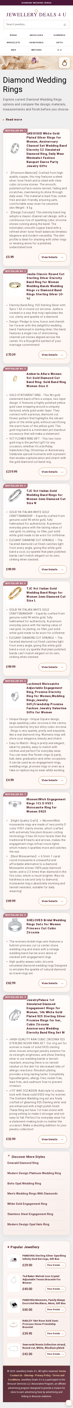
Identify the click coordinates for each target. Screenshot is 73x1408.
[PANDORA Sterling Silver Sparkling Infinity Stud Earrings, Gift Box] (13, 1261)
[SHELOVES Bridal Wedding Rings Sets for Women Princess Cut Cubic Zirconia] (15, 926)
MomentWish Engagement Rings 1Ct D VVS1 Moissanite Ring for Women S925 (46, 805)
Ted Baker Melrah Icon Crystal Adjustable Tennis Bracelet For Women (41, 1279)
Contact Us (16, 1375)
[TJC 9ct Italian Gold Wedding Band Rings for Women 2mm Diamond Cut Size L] (15, 594)
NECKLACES (36, 35)
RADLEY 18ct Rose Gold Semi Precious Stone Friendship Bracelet (40, 1324)
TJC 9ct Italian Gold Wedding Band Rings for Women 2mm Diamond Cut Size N (46, 497)
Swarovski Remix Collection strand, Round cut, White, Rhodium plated (44, 1346)
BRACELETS (13, 42)
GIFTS (59, 42)
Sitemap (28, 1375)
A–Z (59, 50)
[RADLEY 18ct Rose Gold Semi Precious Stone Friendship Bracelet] (13, 1326)
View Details (50, 257)
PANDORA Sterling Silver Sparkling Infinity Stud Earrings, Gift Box (44, 1257)
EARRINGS (59, 35)
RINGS (13, 35)
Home (62, 1371)
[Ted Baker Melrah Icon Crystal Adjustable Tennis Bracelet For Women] (13, 1281)
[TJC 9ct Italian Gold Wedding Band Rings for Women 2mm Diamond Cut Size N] (15, 497)
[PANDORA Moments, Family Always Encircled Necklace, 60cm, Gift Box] (13, 1305)
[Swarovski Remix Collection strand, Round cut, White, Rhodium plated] (13, 1350)
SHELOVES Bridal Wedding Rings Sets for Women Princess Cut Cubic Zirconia (46, 926)
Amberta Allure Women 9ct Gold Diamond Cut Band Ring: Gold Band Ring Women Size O (46, 380)
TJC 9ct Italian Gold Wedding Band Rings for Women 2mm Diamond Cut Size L (46, 594)
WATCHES (36, 50)
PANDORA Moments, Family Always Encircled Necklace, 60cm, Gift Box (43, 1302)
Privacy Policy (43, 1375)
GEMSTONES (36, 42)
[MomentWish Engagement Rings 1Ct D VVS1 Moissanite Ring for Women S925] (15, 805)
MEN (13, 50)
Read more (14, 119)
